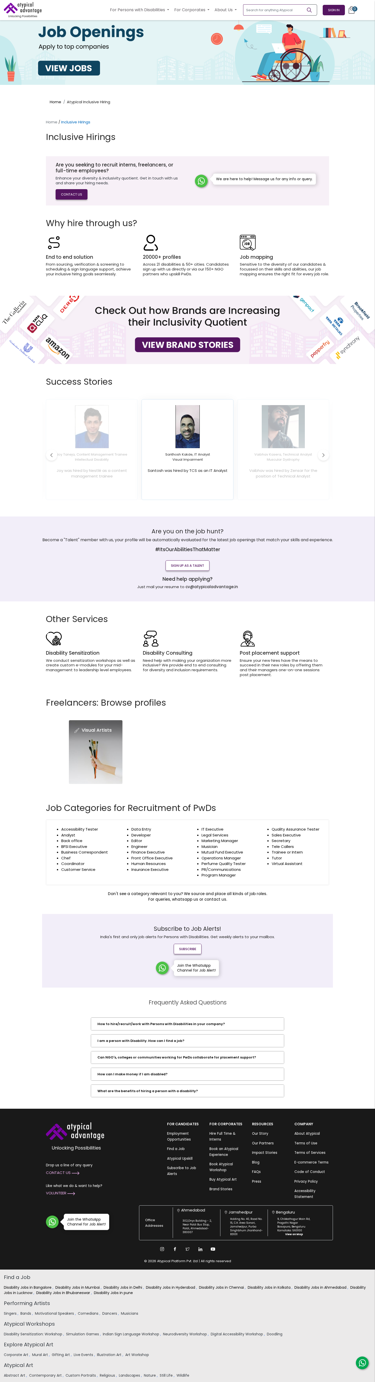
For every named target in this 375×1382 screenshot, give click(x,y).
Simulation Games (83, 1334)
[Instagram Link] (162, 1249)
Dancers (110, 1313)
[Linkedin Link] (200, 1249)
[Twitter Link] (187, 1249)
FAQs (256, 1171)
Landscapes (130, 1375)
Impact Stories (264, 1152)
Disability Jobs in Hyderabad (171, 1287)
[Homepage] (23, 10)
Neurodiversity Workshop (185, 1334)
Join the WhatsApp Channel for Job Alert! (196, 968)
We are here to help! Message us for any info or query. (264, 179)
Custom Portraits (81, 1375)
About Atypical (307, 1133)
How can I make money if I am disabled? (132, 1074)
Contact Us (59, 1172)
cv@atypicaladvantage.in (211, 586)
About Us (224, 10)
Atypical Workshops (29, 1323)
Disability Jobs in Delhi (123, 1287)
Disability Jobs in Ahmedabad (320, 1287)
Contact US (71, 194)
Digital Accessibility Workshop (237, 1334)
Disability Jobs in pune (114, 1292)
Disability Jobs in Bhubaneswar (63, 1292)
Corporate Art (16, 1354)
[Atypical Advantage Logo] (75, 1130)
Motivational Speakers (55, 1313)
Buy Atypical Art (223, 1179)
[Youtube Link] (213, 1249)
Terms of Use (305, 1143)
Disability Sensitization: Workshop (33, 1334)
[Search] (311, 10)
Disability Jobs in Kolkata (270, 1287)
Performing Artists (27, 1303)
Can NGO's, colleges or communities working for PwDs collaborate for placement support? (176, 1057)
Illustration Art (109, 1354)
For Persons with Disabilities (138, 10)
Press (256, 1181)
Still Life (167, 1375)
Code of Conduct (309, 1171)
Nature (150, 1375)
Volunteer (56, 1193)
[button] (51, 455)
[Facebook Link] (175, 1249)
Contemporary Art (46, 1375)
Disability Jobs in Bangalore (28, 1287)
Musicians (130, 1313)
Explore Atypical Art (28, 1344)
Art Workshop (137, 1354)
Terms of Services (310, 1152)
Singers (11, 1313)
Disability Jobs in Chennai (222, 1287)
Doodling (275, 1334)
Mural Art (40, 1354)
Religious (108, 1375)
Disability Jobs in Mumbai (78, 1287)
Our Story (260, 1133)
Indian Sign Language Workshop (131, 1334)
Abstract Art (15, 1375)
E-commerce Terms (311, 1162)
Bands (26, 1313)
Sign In (334, 10)
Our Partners (263, 1143)
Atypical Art (18, 1365)
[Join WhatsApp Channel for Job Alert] (162, 968)
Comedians (88, 1313)
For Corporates (190, 10)
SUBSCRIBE (187, 949)
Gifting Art (61, 1354)
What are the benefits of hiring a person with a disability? (147, 1091)
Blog (255, 1162)
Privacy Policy (306, 1181)
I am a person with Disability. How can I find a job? (140, 1041)
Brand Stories (220, 1189)
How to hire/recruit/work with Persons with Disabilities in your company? (161, 1024)
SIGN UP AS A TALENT (187, 565)
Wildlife (183, 1375)
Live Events (84, 1354)
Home (55, 102)
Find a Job (176, 1148)
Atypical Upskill (180, 1158)
